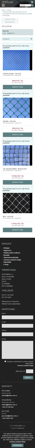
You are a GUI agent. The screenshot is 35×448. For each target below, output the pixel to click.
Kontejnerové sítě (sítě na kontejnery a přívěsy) (17, 14)
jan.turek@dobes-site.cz (10, 416)
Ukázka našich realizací (12, 253)
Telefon (4, 330)
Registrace (7, 250)
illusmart (21, 428)
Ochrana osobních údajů (12, 260)
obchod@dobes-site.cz (9, 396)
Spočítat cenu (17, 87)
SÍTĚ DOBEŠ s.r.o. (19, 426)
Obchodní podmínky (11, 257)
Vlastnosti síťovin (10, 19)
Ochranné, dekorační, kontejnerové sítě (15, 12)
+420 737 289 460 (8, 407)
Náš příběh (7, 262)
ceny (4, 33)
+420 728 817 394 (7, 418)
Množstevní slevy (10, 22)
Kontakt (6, 255)
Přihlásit (7, 248)
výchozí (10, 33)
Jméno (4, 313)
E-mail (4, 322)
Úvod (3, 10)
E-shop (9, 10)
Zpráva (4, 339)
